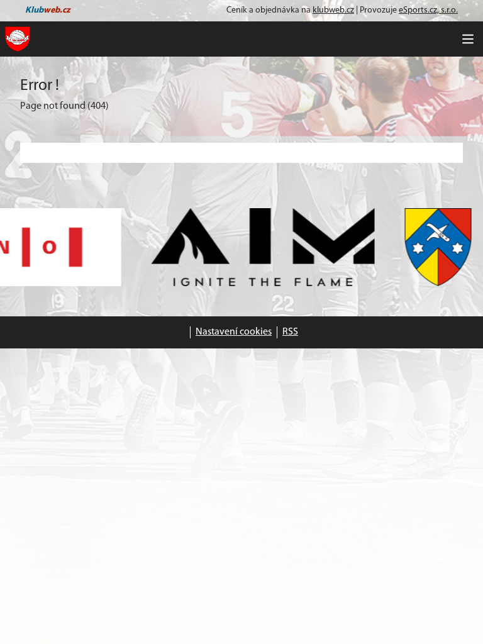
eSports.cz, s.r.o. (428, 10)
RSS (290, 332)
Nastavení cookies (234, 332)
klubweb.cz (333, 10)
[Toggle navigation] (468, 39)
